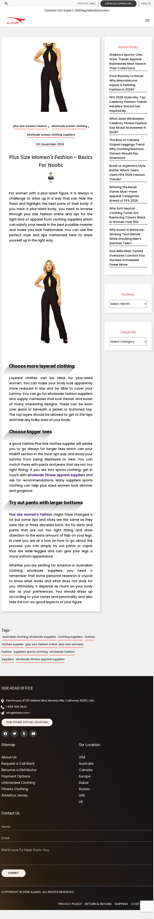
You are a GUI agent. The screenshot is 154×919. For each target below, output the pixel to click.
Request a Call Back (18, 763)
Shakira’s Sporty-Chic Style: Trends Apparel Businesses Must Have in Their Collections (127, 61)
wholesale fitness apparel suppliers (40, 659)
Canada (86, 770)
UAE (82, 795)
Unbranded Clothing (18, 782)
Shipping (121, 904)
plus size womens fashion (30, 126)
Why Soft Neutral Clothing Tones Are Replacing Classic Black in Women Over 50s (127, 215)
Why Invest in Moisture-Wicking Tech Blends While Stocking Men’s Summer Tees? (127, 236)
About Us (9, 757)
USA (82, 757)
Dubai (83, 782)
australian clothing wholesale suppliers (29, 637)
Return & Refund (98, 904)
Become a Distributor (19, 770)
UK (81, 801)
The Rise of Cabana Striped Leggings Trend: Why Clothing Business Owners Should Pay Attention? (127, 149)
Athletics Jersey (14, 795)
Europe (84, 776)
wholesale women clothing (69, 126)
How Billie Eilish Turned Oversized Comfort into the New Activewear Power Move (127, 258)
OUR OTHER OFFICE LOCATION (27, 722)
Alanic (35, 892)
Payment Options (15, 776)
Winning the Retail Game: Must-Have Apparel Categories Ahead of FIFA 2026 (124, 194)
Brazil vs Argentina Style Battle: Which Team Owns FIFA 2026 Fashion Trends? (127, 172)
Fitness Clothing (14, 789)
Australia (86, 763)
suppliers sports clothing (31, 652)
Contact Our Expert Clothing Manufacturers (76, 10)
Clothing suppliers (70, 637)
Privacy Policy (70, 904)
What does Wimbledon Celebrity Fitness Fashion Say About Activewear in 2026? (128, 125)
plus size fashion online (41, 644)
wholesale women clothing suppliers (51, 134)
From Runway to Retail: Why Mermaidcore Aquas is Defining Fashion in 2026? (126, 83)
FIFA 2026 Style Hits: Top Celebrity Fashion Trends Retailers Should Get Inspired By (128, 104)
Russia (84, 789)
